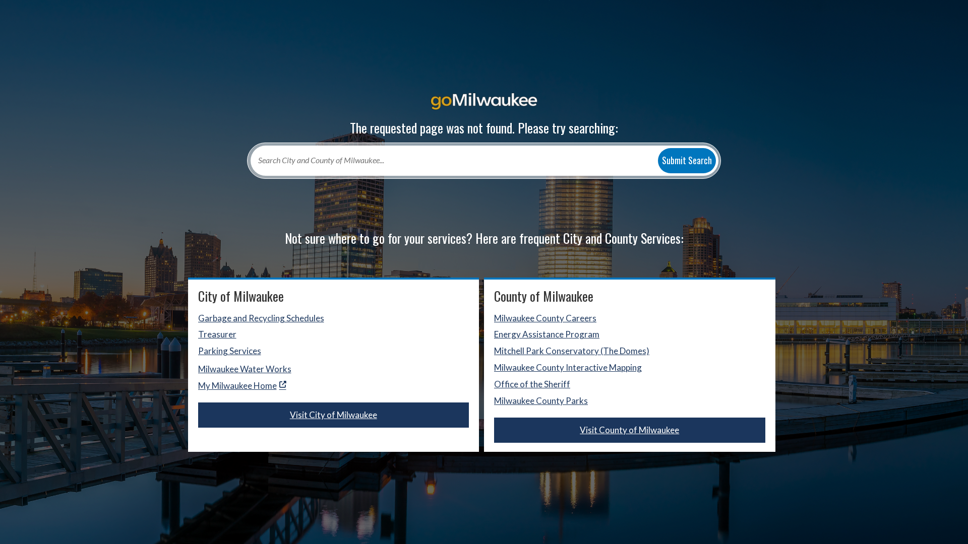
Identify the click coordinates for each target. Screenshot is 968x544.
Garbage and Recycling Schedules (261, 318)
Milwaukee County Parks (541, 400)
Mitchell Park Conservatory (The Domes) (571, 351)
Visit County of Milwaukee (629, 430)
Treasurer (217, 334)
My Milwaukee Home (237, 385)
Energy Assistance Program (546, 334)
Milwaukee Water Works (244, 369)
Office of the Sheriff (532, 384)
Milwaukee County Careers (545, 318)
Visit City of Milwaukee (333, 415)
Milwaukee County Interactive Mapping (568, 367)
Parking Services (229, 351)
